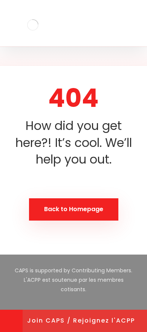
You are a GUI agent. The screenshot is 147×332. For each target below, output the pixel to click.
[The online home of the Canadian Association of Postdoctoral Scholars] (33, 25)
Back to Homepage (73, 209)
